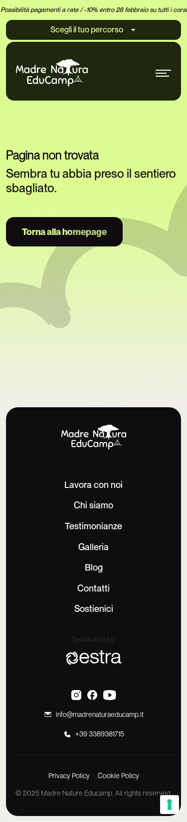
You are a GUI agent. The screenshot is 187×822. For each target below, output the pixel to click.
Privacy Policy (69, 776)
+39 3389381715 (99, 734)
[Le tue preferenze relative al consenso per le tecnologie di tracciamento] (169, 804)
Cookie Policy (118, 776)
